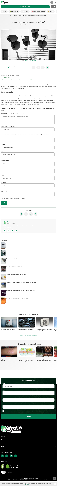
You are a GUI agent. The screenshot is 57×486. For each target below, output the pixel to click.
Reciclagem (25, 11)
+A (12, 67)
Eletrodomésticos (31, 15)
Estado (3, 144)
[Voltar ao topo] (54, 478)
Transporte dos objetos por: (9, 126)
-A (15, 67)
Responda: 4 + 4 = (5, 191)
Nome (4, 390)
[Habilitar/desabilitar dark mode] (9, 67)
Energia (51, 11)
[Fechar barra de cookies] (55, 484)
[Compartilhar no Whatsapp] (33, 67)
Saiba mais (27, 484)
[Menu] (55, 2)
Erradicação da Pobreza (39, 11)
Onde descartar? (26, 6)
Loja (54, 6)
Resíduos (15, 15)
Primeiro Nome (5, 160)
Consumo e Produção (23, 15)
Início (11, 15)
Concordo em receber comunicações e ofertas (14, 198)
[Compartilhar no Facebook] (38, 67)
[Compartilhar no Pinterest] (47, 67)
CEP (2, 137)
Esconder (17, 75)
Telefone (3, 182)
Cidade (3, 151)
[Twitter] (8, 230)
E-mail (2, 175)
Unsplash (34, 60)
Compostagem (14, 11)
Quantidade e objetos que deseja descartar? (13, 113)
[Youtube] (11, 456)
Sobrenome (4, 168)
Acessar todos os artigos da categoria (28, 335)
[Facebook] (4, 230)
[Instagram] (16, 230)
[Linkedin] (12, 230)
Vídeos (4, 11)
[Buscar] (51, 2)
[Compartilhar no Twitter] (43, 67)
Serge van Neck (28, 60)
